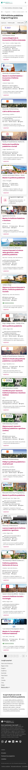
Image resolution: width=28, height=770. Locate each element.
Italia (2, 678)
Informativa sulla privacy (16, 766)
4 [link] (14, 656)
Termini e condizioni (5, 766)
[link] (26, 656)
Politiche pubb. (11, 22)
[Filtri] (25, 22)
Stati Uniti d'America (6, 663)
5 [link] (17, 656)
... (20, 656)
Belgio (3, 685)
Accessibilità (25, 766)
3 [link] (11, 656)
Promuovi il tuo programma (8, 756)
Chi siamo (3, 753)
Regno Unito (4, 666)
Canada (3, 680)
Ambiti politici (20, 22)
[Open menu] (25, 2)
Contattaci (3, 759)
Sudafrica (3, 671)
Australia (3, 673)
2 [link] (8, 656)
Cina (2, 682)
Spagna (3, 668)
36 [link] (23, 656)
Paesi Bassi (4, 675)
